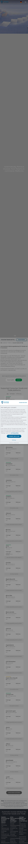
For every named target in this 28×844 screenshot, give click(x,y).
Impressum (11, 442)
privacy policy (14, 433)
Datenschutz (16, 442)
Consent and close (23, 402)
